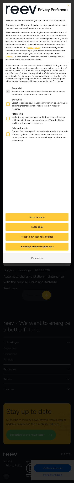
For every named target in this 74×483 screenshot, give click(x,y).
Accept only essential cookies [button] (37, 236)
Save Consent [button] (37, 217)
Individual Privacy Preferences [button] (37, 246)
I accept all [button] (37, 227)
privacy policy (33, 47)
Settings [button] (9, 56)
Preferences (37, 258)
